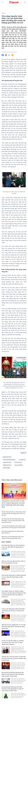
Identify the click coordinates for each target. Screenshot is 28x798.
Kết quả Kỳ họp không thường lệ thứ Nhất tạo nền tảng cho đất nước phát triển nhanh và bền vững (13, 674)
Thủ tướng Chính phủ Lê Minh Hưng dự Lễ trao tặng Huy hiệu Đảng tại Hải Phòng (14, 577)
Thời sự (4, 13)
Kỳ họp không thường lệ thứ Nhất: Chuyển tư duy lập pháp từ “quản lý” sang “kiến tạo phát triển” (13, 688)
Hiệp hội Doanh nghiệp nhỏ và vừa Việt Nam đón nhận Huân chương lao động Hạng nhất (14, 626)
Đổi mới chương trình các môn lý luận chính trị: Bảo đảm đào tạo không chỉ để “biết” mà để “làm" (14, 513)
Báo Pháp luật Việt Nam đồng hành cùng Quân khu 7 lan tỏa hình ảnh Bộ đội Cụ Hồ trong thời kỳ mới (13, 520)
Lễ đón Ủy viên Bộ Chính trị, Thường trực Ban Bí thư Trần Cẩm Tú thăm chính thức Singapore (13, 642)
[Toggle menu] (3, 2)
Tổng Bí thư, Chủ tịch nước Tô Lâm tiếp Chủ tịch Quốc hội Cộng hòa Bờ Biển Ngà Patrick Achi (14, 658)
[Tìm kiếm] (25, 2)
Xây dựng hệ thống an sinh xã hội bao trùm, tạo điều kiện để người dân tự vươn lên (13, 547)
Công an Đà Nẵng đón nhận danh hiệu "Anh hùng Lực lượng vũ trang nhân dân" (13, 610)
